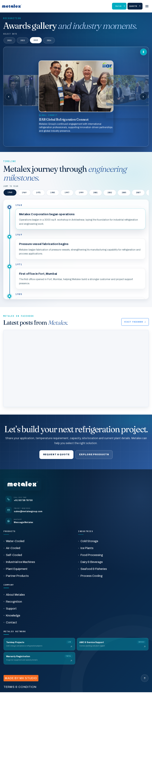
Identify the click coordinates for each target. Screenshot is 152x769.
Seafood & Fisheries (94, 568)
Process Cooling (92, 575)
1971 (38, 192)
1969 (24, 192)
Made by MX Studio (21, 678)
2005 (124, 192)
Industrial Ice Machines (20, 562)
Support (11, 608)
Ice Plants (87, 548)
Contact (11, 622)
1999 (81, 192)
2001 (95, 192)
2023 (35, 40)
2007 (138, 192)
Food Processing (92, 555)
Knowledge (13, 615)
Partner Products (17, 575)
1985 (52, 192)
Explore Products (94, 454)
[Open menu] (146, 6)
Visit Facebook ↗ (135, 322)
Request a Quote (56, 454)
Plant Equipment (17, 568)
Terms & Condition (20, 686)
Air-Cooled (13, 548)
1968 (10, 192)
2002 (109, 192)
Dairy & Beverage (92, 562)
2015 (9, 40)
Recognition (14, 601)
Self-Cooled (14, 555)
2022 (22, 40)
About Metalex (15, 594)
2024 (49, 40)
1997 (67, 192)
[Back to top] (144, 678)
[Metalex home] (12, 6)
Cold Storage (89, 541)
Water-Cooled (15, 541)
